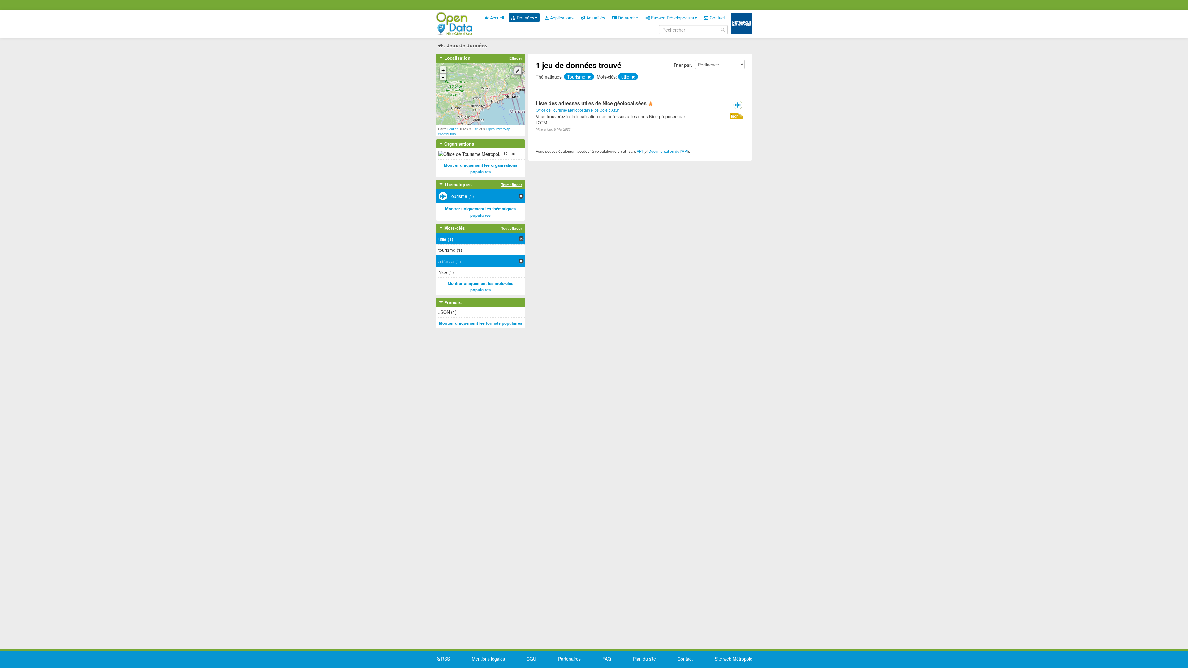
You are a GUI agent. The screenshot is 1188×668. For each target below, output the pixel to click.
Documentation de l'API (668, 151)
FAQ (606, 659)
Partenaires (569, 659)
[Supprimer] (589, 77)
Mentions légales (488, 659)
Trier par (682, 65)
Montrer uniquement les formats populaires (480, 323)
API (640, 151)
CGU (531, 659)
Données (524, 18)
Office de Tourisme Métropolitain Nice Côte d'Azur (577, 110)
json (734, 116)
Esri (475, 128)
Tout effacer (511, 184)
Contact (716, 18)
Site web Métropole (733, 659)
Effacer (515, 58)
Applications (561, 18)
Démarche (627, 18)
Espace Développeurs (672, 18)
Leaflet (452, 128)
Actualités (595, 18)
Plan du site (644, 659)
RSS (445, 659)
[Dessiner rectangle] (517, 70)
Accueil (496, 18)
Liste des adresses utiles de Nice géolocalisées (591, 103)
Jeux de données (467, 45)
